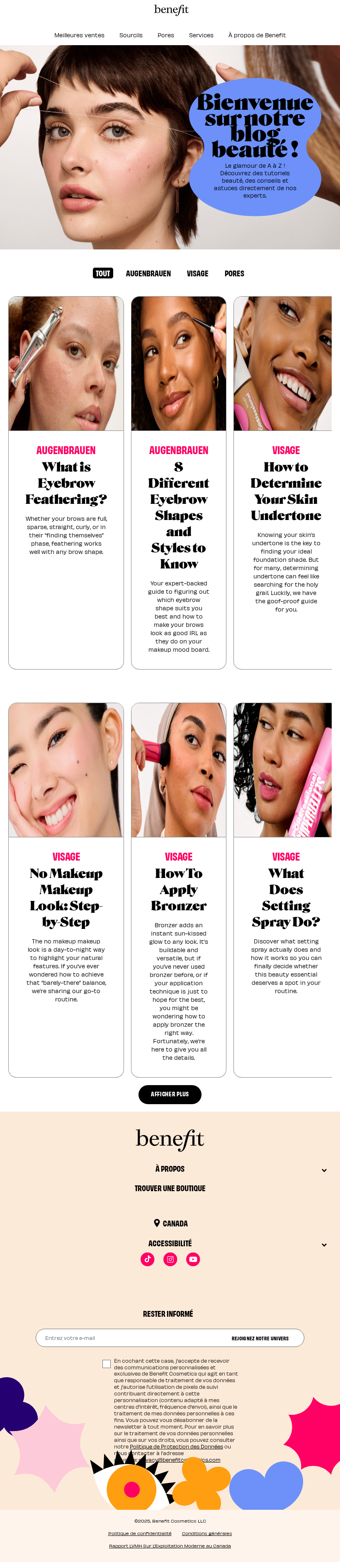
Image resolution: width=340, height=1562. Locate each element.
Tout (103, 273)
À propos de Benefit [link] (257, 35)
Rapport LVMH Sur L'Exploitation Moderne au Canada (170, 1545)
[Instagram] (170, 1259)
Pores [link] (166, 35)
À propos (170, 1168)
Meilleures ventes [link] (79, 35)
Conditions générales (207, 1533)
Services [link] (201, 35)
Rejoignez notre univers (260, 1338)
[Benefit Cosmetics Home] (170, 10)
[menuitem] (79, 37)
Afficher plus (170, 1094)
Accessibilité (170, 1243)
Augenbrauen (148, 273)
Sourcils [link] (131, 35)
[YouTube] (193, 1259)
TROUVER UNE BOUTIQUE (170, 1187)
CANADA (175, 1223)
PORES (234, 273)
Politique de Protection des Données (176, 1446)
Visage (198, 273)
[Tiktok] (147, 1259)
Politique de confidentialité (140, 1533)
